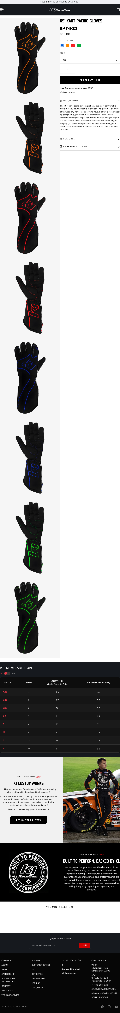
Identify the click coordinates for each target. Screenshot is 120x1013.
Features (69, 138)
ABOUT (4, 965)
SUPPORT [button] (36, 960)
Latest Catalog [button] (71, 960)
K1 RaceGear (12, 1006)
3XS (64, 60)
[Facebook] (102, 1006)
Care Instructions (75, 146)
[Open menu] (4, 9)
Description (71, 100)
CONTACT (6, 986)
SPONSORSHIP (7, 974)
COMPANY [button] (7, 960)
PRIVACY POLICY (9, 990)
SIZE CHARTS (37, 987)
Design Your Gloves (28, 820)
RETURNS (35, 983)
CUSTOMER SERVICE (40, 965)
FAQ (33, 969)
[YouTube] (116, 1006)
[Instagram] (109, 1006)
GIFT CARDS (37, 974)
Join (84, 945)
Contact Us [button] (98, 960)
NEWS (4, 969)
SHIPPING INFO (38, 978)
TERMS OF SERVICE (10, 995)
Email (34, 948)
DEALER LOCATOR (99, 997)
